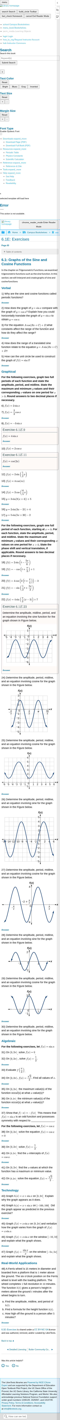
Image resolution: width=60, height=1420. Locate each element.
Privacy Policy (8, 1403)
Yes (7, 1366)
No (17, 1366)
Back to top (6, 1341)
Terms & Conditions (24, 1403)
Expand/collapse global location (57, 231)
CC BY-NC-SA (41, 1329)
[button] (10, 180)
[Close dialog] (2, 209)
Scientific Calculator (15, 159)
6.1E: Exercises (9, 1329)
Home (15, 232)
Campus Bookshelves (37, 232)
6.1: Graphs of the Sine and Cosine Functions (24, 262)
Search (5, 1416)
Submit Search (8, 62)
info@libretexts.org (12, 1409)
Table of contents (14, 252)
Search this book (7, 53)
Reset (4, 82)
